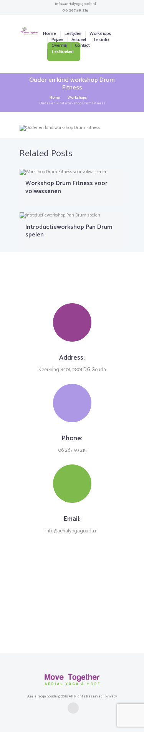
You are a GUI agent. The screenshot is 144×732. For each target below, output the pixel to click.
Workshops (100, 33)
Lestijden (73, 33)
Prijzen (57, 40)
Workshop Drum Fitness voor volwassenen (66, 187)
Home (49, 33)
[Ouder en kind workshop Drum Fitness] (72, 128)
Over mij (58, 45)
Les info (101, 40)
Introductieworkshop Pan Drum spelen (69, 231)
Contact (82, 45)
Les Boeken (62, 51)
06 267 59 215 (75, 10)
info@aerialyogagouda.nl (75, 4)
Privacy (111, 696)
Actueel (78, 40)
